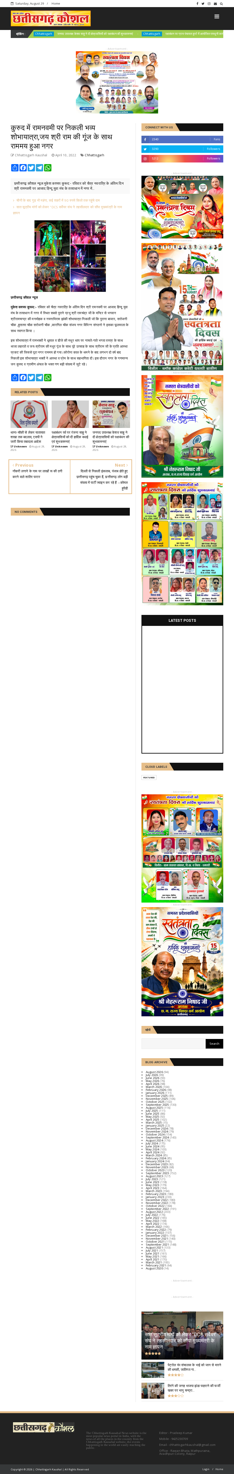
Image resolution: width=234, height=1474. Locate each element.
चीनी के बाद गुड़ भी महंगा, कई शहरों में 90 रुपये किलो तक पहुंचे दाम (58, 200)
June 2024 (153, 1146)
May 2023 (152, 1185)
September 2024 (157, 1137)
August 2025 (154, 1108)
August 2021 (154, 1247)
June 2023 (153, 1182)
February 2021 (156, 1265)
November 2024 (157, 1131)
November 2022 (157, 1203)
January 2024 (155, 1161)
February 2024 (156, 1158)
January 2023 (155, 1197)
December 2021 (157, 1235)
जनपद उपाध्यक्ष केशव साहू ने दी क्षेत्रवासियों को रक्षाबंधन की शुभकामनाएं (46, 34)
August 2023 (154, 1176)
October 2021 (155, 1241)
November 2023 (157, 1167)
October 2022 (155, 1206)
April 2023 (153, 1188)
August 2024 (154, 1140)
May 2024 (152, 1149)
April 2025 (153, 1119)
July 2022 (152, 1215)
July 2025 (152, 1111)
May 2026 (152, 1081)
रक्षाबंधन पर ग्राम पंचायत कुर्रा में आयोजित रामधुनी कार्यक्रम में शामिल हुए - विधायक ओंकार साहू (166, 34)
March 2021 (154, 1262)
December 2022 (157, 1200)
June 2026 (153, 1078)
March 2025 (154, 1122)
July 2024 (152, 1143)
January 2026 (155, 1093)
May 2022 (152, 1221)
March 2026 (154, 1087)
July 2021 (152, 1250)
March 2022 (154, 1227)
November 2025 (157, 1099)
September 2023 (157, 1173)
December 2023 (157, 1164)
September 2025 (157, 1105)
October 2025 (155, 1102)
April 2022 (153, 1224)
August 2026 (154, 1072)
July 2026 (152, 1075)
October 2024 (155, 1134)
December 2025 (157, 1096)
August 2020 (154, 1268)
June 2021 (153, 1253)
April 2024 (153, 1152)
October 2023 (155, 1170)
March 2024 (154, 1155)
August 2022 (154, 1212)
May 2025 (152, 1116)
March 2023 (154, 1191)
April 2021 (153, 1259)
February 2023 (156, 1194)
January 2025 (155, 1125)
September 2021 (157, 1244)
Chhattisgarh (102, 34)
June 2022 (153, 1218)
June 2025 (153, 1114)
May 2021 (152, 1256)
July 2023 (152, 1179)
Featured (149, 777)
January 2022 (155, 1233)
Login (205, 1469)
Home (56, 3)
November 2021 (157, 1238)
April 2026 (153, 1084)
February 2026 (156, 1090)
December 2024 (157, 1128)
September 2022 (157, 1209)
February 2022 (156, 1230)
